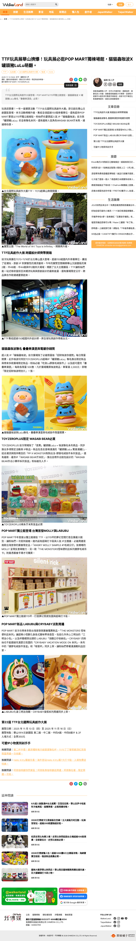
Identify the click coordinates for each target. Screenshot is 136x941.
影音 (41, 12)
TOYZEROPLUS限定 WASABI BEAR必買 (112, 124)
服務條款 (36, 915)
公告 (28, 915)
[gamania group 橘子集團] (123, 935)
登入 (129, 4)
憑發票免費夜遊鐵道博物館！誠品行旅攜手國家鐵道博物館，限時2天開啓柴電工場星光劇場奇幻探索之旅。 (113, 173)
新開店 (62, 12)
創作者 (88, 12)
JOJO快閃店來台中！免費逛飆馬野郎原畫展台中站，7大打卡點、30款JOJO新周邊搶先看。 (113, 205)
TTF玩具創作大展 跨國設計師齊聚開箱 (111, 112)
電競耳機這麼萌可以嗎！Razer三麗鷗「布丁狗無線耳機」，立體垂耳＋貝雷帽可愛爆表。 (113, 222)
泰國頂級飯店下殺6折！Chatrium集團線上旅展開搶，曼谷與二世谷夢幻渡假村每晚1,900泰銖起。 (113, 185)
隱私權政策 (47, 915)
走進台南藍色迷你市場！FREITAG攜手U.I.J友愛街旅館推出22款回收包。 (113, 191)
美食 (5, 12)
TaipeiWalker (125, 12)
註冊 (120, 4)
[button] (110, 5)
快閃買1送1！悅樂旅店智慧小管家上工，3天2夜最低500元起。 (113, 167)
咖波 (43, 72)
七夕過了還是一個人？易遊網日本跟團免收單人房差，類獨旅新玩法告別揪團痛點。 (113, 179)
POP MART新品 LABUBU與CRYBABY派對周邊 (114, 135)
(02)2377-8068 (48, 919)
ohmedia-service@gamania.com (118, 245)
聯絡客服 (68, 915)
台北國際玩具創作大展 (28, 72)
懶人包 (75, 12)
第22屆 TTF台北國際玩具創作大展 (109, 141)
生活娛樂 (28, 12)
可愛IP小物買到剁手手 (103, 147)
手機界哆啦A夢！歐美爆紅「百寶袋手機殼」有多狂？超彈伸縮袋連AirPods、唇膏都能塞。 (113, 216)
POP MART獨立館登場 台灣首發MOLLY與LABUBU (114, 129)
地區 (51, 12)
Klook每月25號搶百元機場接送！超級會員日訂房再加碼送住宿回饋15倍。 (113, 162)
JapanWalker (104, 12)
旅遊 (15, 12)
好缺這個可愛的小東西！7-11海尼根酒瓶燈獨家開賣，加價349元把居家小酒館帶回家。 (113, 211)
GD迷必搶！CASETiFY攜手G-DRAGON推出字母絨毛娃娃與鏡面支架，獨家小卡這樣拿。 (113, 234)
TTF (5, 72)
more (51, 72)
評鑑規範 (58, 915)
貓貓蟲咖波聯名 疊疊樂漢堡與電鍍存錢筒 (112, 118)
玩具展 (13, 72)
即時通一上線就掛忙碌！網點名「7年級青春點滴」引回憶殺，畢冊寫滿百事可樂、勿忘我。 (113, 228)
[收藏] (71, 80)
